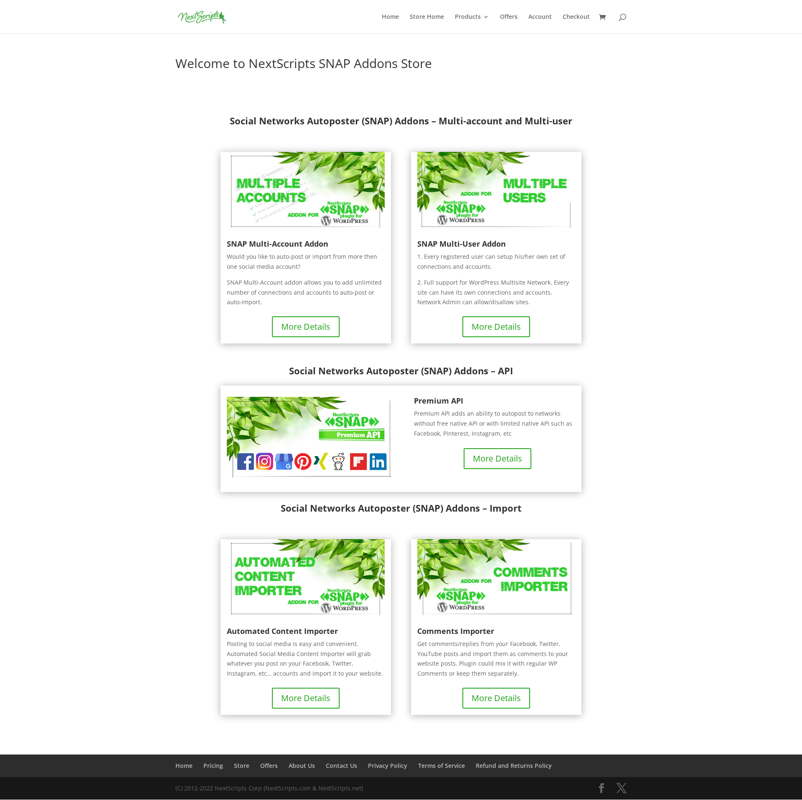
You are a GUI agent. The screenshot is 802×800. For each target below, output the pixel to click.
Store (241, 766)
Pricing (213, 766)
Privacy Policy (387, 766)
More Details (305, 326)
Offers (509, 17)
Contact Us (341, 766)
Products (468, 17)
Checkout (576, 17)
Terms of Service (441, 766)
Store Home (427, 17)
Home (390, 17)
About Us (302, 766)
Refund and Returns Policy (514, 766)
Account (540, 17)
